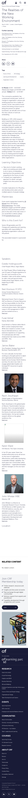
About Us (4, 753)
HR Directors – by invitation (9, 728)
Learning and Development (10, 76)
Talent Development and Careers (10, 697)
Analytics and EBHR (7, 678)
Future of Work (7, 73)
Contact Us (4, 765)
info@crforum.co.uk (10, 789)
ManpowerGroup (7, 205)
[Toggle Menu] (25, 3)
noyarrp (22, 76)
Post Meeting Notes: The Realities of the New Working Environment (13, 34)
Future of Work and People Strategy (11, 691)
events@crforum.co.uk (13, 216)
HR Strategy (17, 73)
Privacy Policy (5, 768)
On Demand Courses (7, 742)
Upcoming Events (6, 705)
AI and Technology (6, 675)
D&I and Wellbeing (6, 684)
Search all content (6, 672)
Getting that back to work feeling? (10, 49)
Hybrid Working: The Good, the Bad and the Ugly (14, 51)
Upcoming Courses (6, 739)
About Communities (7, 719)
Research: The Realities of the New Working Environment (13, 42)
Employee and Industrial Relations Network (12, 711)
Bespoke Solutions (6, 745)
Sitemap (4, 777)
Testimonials (5, 762)
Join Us (4, 759)
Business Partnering (6, 681)
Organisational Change (7, 694)
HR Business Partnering (7, 725)
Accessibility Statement (7, 774)
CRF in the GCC (6, 708)
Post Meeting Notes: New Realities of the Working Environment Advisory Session (12, 46)
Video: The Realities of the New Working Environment (12, 38)
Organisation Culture (8, 80)
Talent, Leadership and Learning (9, 731)
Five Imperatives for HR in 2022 (10, 54)
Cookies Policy (5, 771)
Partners (4, 756)
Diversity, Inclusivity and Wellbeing (10, 722)
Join (5, 607)
